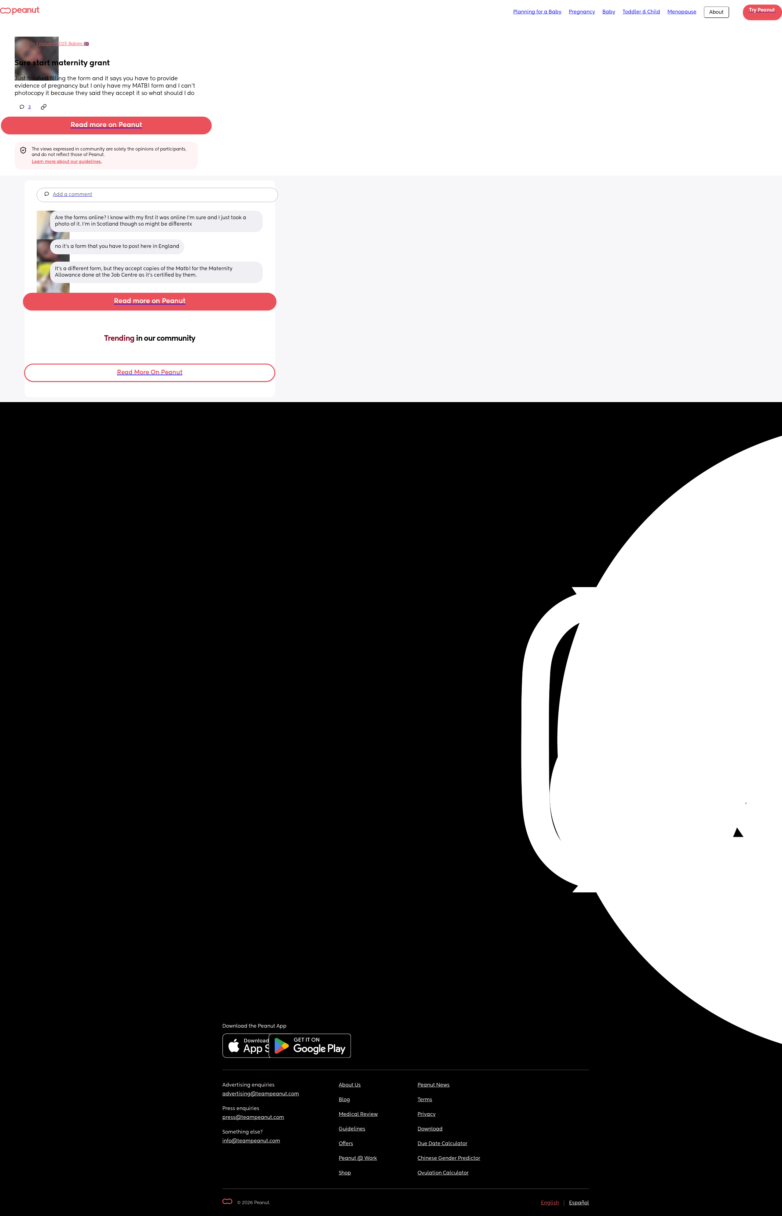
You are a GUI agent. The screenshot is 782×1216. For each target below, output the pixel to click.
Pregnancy (582, 12)
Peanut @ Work (358, 1158)
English (550, 1203)
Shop (345, 1173)
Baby (608, 12)
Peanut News (434, 1085)
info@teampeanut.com (251, 1141)
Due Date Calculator (442, 1144)
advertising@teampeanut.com (260, 1094)
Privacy (427, 1114)
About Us (350, 1085)
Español (579, 1203)
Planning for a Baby (537, 12)
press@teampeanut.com (253, 1117)
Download (430, 1129)
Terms (425, 1100)
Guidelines (352, 1129)
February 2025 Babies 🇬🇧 (62, 44)
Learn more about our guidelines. (67, 162)
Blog (344, 1100)
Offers (346, 1144)
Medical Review (358, 1114)
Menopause (681, 12)
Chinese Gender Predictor (449, 1158)
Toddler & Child (641, 12)
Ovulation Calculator (443, 1173)
